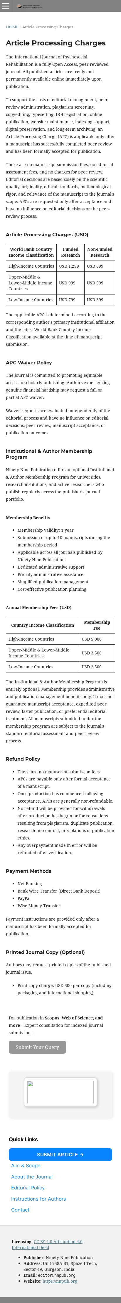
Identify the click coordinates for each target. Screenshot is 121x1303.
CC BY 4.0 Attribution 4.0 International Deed (47, 1244)
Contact (20, 1210)
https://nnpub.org (60, 1281)
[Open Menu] (6, 6)
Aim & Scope (26, 1165)
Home (12, 26)
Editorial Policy (28, 1188)
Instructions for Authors (38, 1199)
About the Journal (32, 1177)
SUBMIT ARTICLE (57, 1155)
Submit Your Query (37, 1047)
